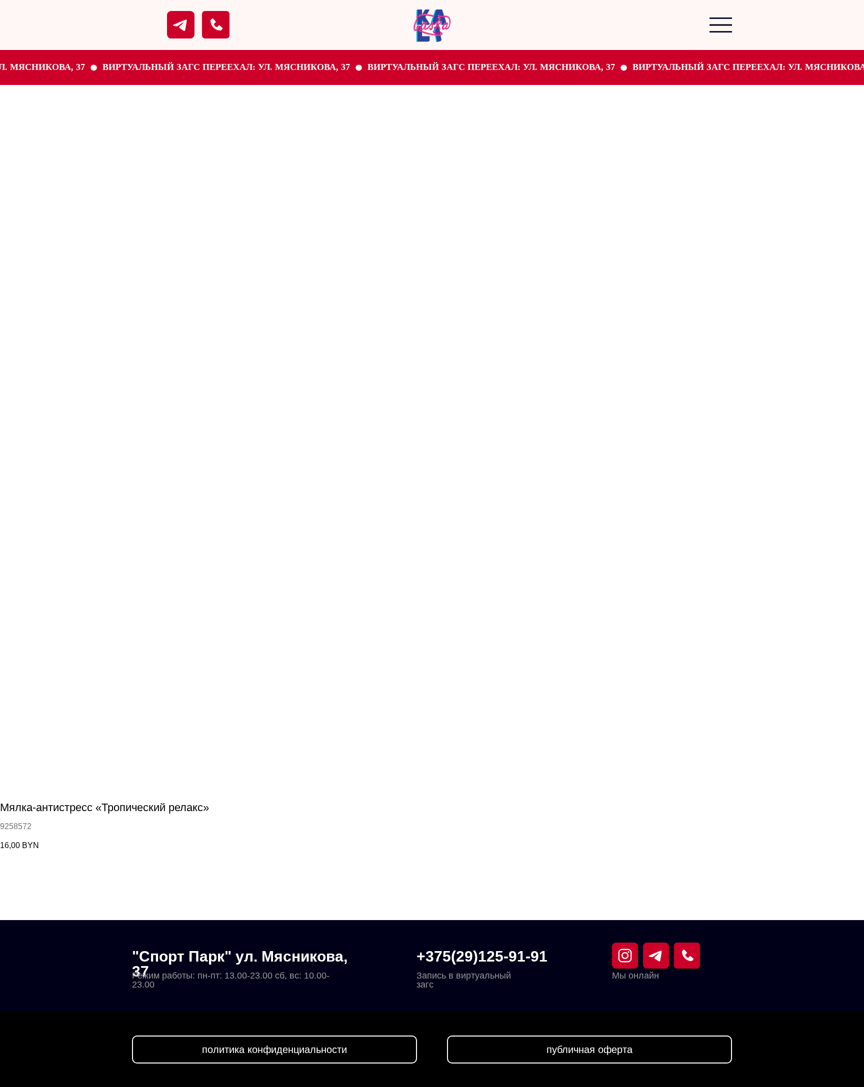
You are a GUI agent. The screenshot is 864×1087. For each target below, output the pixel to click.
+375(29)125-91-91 (482, 956)
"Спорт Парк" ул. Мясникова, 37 (240, 964)
